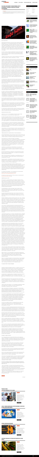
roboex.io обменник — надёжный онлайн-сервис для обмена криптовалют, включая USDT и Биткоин (33, 47)
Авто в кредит (21, 2)
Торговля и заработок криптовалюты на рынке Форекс (33, 81)
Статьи (27, 12)
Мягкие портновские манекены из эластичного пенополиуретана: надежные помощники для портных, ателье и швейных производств (33, 53)
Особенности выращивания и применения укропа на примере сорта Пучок (33, 21)
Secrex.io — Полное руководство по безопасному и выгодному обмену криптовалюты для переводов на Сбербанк (33, 31)
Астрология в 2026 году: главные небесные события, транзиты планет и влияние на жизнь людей (33, 36)
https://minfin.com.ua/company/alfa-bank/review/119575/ (9, 173)
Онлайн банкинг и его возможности (32, 85)
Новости (27, 9)
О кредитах (16, 2)
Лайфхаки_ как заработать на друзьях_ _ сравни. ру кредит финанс (33, 94)
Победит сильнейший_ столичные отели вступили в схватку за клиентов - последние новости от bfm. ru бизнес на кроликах (33, 100)
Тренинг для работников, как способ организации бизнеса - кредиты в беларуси (33, 111)
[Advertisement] (13, 20)
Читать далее (19, 402)
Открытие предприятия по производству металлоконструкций (33, 77)
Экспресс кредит (34, 2)
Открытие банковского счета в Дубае (8, 390)
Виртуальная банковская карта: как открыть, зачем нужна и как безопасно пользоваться (33, 25)
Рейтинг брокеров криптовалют (7, 423)
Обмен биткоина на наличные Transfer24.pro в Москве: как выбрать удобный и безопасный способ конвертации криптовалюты (33, 59)
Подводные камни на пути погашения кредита (33, 73)
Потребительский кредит (27, 2)
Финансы (18, 392)
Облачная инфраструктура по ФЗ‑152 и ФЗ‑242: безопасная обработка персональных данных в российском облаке (33, 42)
